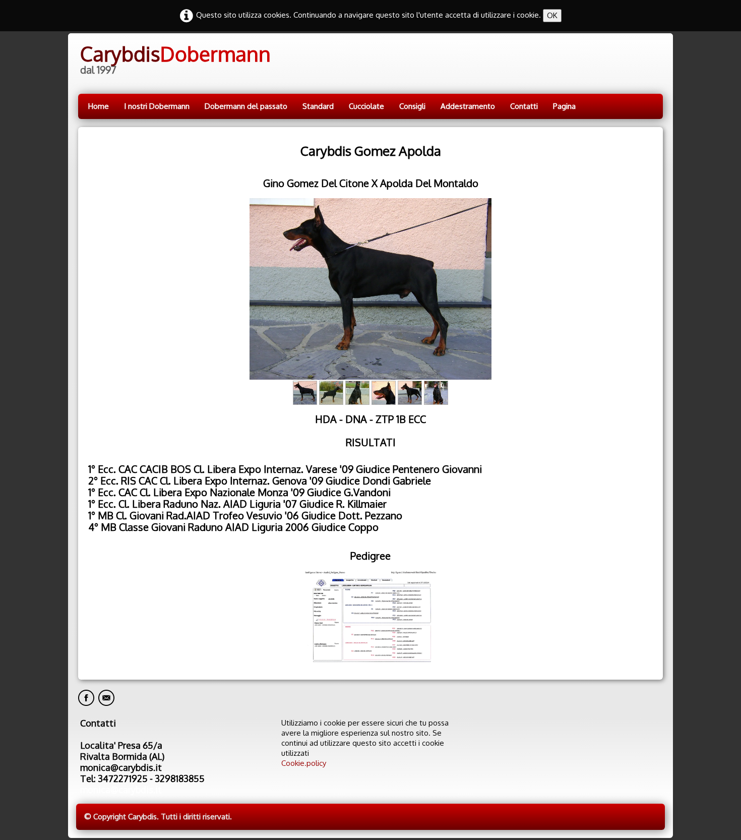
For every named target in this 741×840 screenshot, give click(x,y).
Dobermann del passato (246, 106)
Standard (318, 106)
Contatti (524, 106)
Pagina (564, 106)
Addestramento (468, 106)
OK (552, 15)
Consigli (412, 106)
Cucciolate (366, 106)
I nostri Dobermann (157, 106)
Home (98, 106)
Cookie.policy (303, 763)
